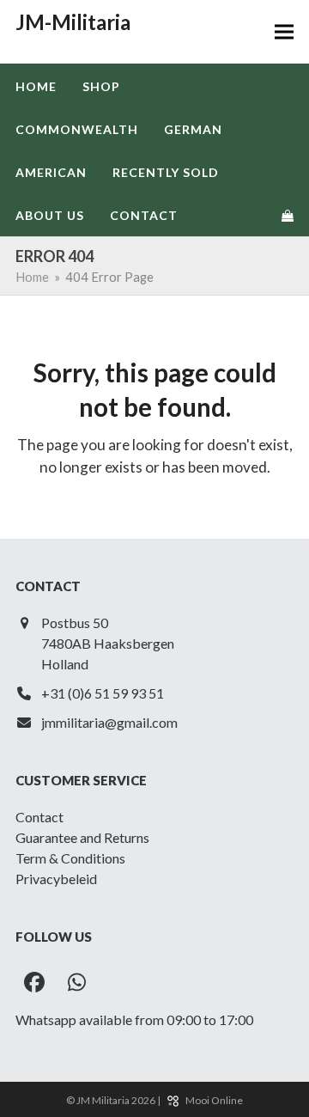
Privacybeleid (56, 878)
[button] (284, 32)
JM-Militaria (72, 21)
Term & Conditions (70, 858)
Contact (39, 817)
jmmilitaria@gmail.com (109, 722)
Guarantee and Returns (82, 837)
